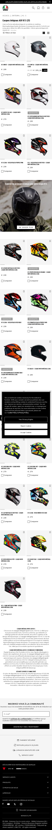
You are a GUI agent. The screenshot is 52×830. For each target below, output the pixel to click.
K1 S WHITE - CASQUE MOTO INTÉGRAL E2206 (12, 64)
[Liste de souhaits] (38, 8)
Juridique (6, 793)
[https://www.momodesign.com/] (21, 768)
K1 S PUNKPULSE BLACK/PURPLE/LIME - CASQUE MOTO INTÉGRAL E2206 (38, 323)
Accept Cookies (26, 432)
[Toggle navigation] (47, 8)
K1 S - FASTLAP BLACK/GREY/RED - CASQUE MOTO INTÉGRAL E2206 (39, 163)
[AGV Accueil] (5, 8)
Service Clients (9, 777)
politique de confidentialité (21, 719)
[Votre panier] (43, 8)
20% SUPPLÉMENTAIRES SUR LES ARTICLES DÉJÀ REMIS (26, 2)
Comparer (8, 74)
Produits (6, 782)
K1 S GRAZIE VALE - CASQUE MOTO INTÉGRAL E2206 (39, 560)
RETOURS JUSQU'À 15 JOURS (27, 745)
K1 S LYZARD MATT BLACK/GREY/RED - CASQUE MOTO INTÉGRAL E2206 (11, 269)
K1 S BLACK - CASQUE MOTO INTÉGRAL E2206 (39, 369)
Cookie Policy (12, 413)
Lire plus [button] (13, 30)
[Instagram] (21, 804)
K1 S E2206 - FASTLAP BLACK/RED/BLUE (11, 322)
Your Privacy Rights (26, 419)
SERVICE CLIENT (27, 755)
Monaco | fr (26, 815)
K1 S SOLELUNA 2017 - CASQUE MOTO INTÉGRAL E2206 (37, 467)
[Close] (49, 1)
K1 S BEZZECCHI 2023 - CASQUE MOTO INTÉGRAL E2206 (10, 113)
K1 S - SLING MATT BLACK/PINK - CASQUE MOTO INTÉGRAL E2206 (11, 606)
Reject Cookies (26, 426)
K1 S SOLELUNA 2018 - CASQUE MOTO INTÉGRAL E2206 (10, 467)
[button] (26, 206)
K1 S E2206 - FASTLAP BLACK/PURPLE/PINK (12, 162)
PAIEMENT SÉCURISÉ (27, 740)
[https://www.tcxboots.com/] (11, 769)
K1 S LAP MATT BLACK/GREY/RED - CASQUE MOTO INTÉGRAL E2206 (12, 513)
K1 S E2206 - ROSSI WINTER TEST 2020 (37, 513)
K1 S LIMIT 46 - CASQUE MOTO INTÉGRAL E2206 (38, 65)
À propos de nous (10, 788)
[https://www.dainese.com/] (4, 768)
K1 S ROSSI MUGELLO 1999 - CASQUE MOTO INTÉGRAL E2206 (12, 560)
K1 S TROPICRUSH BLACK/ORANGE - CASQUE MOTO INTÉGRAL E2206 (39, 273)
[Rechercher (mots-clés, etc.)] (33, 8)
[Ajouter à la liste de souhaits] (24, 37)
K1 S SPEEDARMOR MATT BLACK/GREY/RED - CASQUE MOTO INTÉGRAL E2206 (39, 117)
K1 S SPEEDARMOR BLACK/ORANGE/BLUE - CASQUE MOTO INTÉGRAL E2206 (12, 373)
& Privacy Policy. (23, 413)
